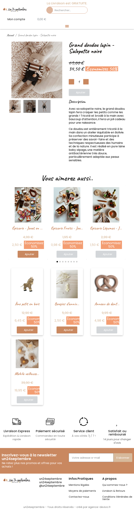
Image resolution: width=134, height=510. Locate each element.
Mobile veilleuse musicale (32, 373)
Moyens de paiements (82, 491)
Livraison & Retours (113, 491)
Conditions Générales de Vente (117, 498)
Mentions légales (79, 485)
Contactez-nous (79, 497)
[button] (11, 70)
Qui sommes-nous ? (114, 485)
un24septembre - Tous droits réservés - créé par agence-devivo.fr (67, 507)
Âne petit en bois (27, 303)
